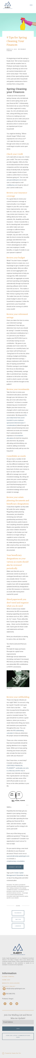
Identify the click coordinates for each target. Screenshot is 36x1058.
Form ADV (6, 980)
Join (18, 1028)
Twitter (18, 919)
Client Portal (8, 976)
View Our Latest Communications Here (18, 1036)
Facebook (18, 912)
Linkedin (18, 926)
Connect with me (15, 867)
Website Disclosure (11, 983)
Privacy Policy (8, 986)
